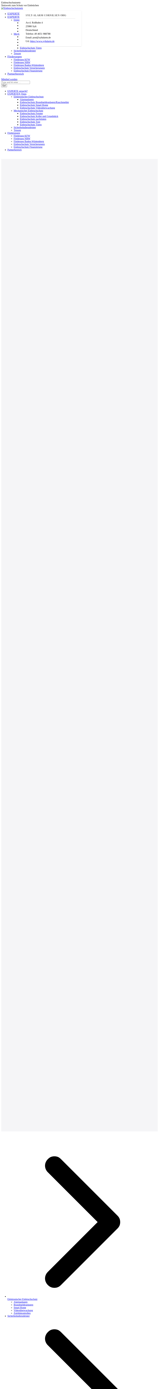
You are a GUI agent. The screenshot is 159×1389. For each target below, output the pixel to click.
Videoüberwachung (23, 1310)
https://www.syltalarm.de (42, 41)
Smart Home (20, 1307)
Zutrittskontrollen (22, 1313)
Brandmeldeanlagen (23, 1304)
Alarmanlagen (20, 1302)
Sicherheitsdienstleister (18, 1316)
